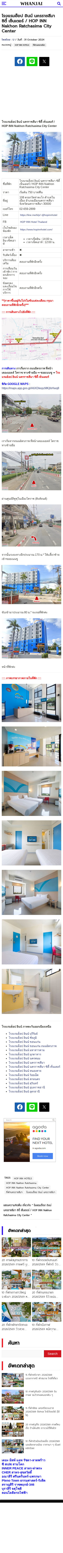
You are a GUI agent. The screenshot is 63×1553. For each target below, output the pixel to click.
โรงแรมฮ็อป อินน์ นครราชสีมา (27, 1062)
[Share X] (44, 61)
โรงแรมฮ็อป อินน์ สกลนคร (24, 1079)
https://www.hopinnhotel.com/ (36, 229)
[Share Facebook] (20, 61)
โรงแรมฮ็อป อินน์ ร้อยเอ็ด (23, 1075)
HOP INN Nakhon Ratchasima (21, 1183)
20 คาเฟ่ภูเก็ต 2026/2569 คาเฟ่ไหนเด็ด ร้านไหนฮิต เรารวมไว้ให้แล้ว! (43, 1426)
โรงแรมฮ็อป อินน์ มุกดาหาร (25, 1054)
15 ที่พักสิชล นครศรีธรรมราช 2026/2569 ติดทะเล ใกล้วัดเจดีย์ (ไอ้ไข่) (42, 1411)
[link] (33, 222)
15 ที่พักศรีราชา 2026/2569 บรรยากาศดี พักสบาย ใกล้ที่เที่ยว (42, 1376)
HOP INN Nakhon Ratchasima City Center (27, 1187)
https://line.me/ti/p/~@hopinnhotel (38, 215)
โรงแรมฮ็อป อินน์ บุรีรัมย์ (23, 1033)
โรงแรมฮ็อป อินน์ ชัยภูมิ (23, 1037)
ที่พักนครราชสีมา (39, 45)
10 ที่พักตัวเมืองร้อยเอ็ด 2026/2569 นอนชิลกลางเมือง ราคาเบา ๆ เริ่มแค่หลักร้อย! (43, 1444)
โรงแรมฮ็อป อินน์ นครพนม (24, 1058)
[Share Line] (32, 61)
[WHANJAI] (31, 3)
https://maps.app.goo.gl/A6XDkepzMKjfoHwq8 (30, 388)
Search (53, 1354)
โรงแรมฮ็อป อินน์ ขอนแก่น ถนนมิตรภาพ (33, 1046)
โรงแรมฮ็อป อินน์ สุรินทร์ (23, 1083)
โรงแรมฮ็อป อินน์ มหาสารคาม (27, 1050)
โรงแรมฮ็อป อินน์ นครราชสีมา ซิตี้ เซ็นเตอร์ (34, 1066)
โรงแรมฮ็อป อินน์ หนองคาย (25, 1070)
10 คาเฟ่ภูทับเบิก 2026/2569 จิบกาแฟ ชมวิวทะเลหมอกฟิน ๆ (41, 1393)
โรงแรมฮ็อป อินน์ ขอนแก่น (24, 1041)
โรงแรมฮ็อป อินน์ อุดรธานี (24, 1091)
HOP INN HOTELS (22, 45)
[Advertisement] (31, 93)
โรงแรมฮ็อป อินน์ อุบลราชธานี (27, 1087)
